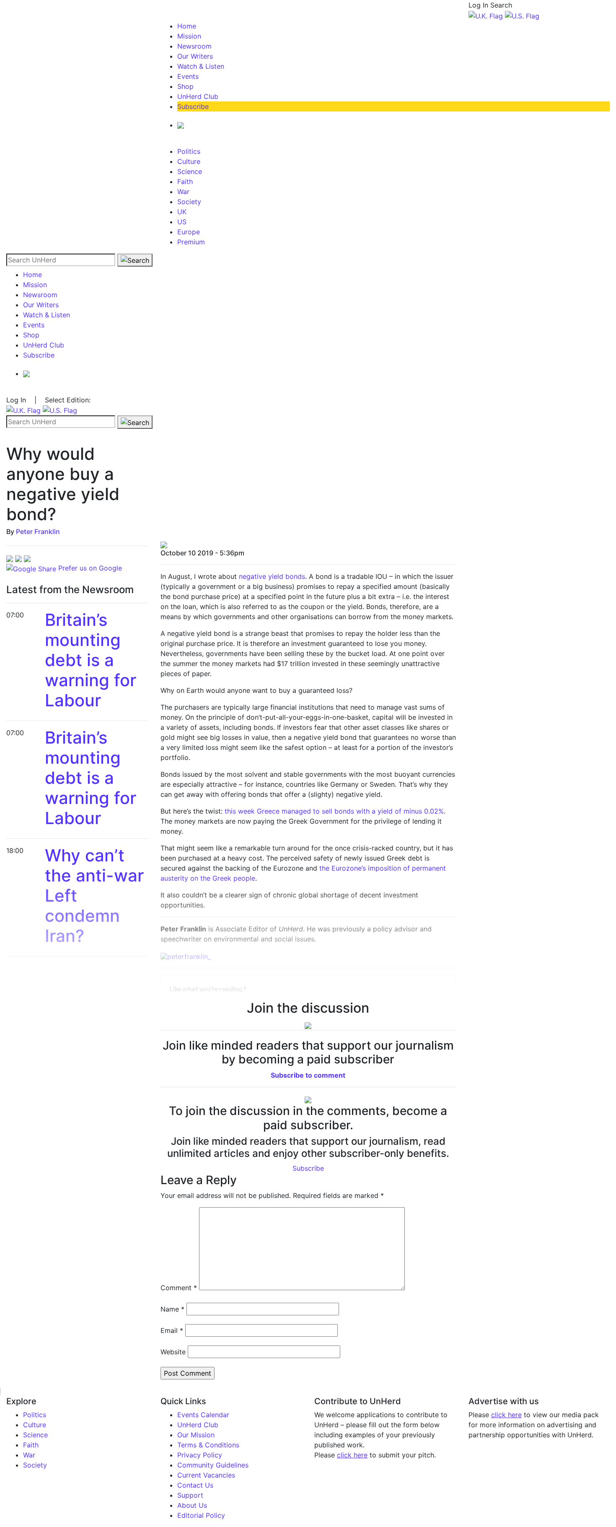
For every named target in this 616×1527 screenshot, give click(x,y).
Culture (188, 161)
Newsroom (194, 46)
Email (171, 1330)
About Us (192, 1505)
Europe (188, 232)
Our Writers (195, 56)
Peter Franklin (38, 531)
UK (181, 211)
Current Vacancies (206, 1475)
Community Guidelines (212, 1465)
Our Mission (196, 1435)
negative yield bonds (272, 576)
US (181, 222)
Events (188, 76)
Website (173, 1352)
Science (189, 171)
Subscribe (193, 106)
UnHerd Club (197, 96)
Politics (188, 151)
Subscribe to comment (308, 1075)
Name (172, 1309)
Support (190, 1495)
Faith (185, 181)
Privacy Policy (199, 1455)
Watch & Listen (200, 66)
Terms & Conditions (208, 1445)
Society (189, 201)
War (183, 191)
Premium (191, 242)
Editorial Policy (201, 1515)
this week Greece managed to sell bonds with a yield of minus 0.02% (334, 811)
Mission (189, 36)
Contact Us (195, 1485)
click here (352, 1455)
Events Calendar (203, 1414)
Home (186, 26)
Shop (185, 86)
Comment (178, 1287)
